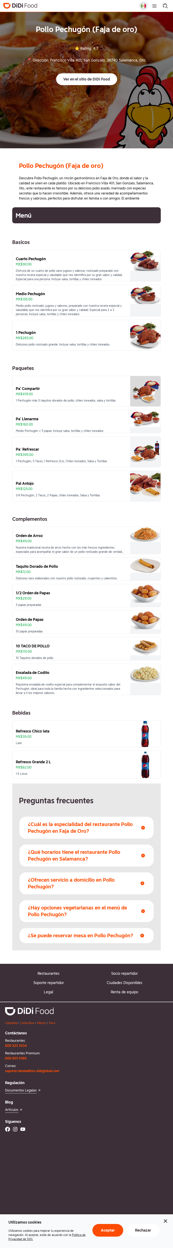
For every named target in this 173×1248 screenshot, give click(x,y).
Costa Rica (27, 1023)
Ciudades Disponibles (124, 982)
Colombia (11, 1023)
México (41, 1023)
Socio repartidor (124, 973)
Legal (48, 992)
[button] (86, 79)
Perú (52, 1023)
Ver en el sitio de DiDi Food (86, 79)
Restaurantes (48, 973)
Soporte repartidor (48, 982)
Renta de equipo (124, 992)
